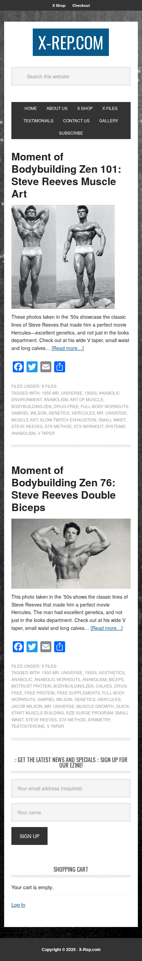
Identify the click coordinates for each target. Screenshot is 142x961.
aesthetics (112, 672)
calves (104, 686)
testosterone (28, 726)
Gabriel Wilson (29, 413)
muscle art (24, 419)
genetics (59, 413)
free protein (39, 693)
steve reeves (27, 426)
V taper (46, 433)
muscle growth (95, 706)
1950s (90, 393)
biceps (116, 679)
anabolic (21, 679)
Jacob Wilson (26, 706)
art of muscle (86, 399)
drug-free (66, 406)
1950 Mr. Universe (62, 393)
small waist (112, 419)
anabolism (56, 399)
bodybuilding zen (31, 406)
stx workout (88, 426)
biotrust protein (31, 686)
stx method (58, 426)
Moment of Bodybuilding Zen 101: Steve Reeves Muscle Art (66, 175)
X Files (49, 386)
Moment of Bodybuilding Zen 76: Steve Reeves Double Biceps (63, 488)
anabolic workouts (57, 679)
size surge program (89, 712)
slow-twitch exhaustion (68, 419)
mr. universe (112, 413)
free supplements (78, 693)
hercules (83, 413)
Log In (18, 904)
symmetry (99, 719)
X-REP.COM (70, 42)
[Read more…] (68, 347)
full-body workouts (104, 406)
